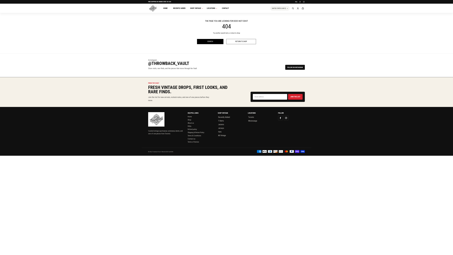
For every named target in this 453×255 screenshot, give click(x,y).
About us (191, 123)
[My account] (298, 8)
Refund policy (192, 129)
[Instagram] (304, 2)
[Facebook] (300, 2)
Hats (220, 132)
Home (190, 117)
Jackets (221, 124)
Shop (189, 120)
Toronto (251, 117)
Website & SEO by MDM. (167, 152)
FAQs (189, 126)
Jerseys (221, 128)
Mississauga (252, 121)
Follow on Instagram (295, 67)
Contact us (191, 139)
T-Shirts (221, 121)
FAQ (296, 1)
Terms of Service (193, 142)
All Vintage (222, 135)
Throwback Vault (156, 152)
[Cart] (303, 8)
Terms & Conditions (194, 136)
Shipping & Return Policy (196, 132)
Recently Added (224, 117)
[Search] (293, 8)
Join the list (295, 97)
